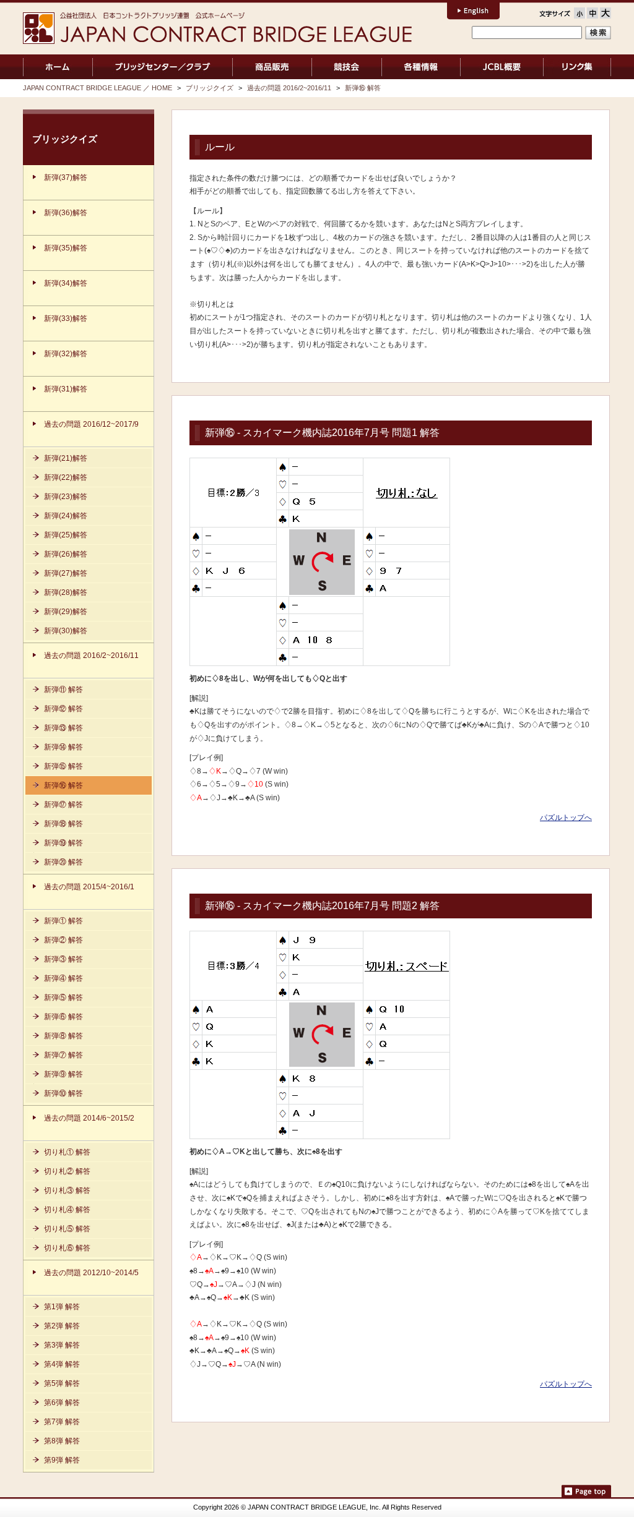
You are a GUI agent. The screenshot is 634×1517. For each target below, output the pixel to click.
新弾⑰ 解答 (63, 804)
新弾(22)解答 (65, 477)
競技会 (347, 66)
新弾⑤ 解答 (63, 997)
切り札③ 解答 (67, 1190)
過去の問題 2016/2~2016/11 (289, 88)
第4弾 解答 (62, 1364)
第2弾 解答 (62, 1326)
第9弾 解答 (62, 1460)
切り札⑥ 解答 (67, 1248)
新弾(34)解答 (65, 283)
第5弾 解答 (62, 1383)
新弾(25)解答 (65, 535)
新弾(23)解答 (65, 496)
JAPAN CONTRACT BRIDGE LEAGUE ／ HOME (58, 66)
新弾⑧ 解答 (63, 1036)
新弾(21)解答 (65, 458)
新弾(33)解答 (65, 318)
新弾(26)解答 (65, 554)
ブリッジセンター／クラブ (162, 66)
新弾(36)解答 (65, 212)
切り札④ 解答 (67, 1209)
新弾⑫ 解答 (63, 708)
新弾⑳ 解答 (63, 862)
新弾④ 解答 (63, 978)
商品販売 (272, 66)
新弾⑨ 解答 (63, 1074)
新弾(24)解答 (65, 515)
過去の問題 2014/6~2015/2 (89, 1118)
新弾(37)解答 (65, 177)
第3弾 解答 (62, 1345)
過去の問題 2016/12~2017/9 (91, 424)
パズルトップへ (566, 817)
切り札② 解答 (67, 1171)
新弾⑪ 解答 (63, 689)
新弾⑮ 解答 (63, 766)
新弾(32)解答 (65, 353)
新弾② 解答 (63, 940)
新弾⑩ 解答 (63, 1093)
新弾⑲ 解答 (63, 843)
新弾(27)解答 (65, 573)
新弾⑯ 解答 (363, 88)
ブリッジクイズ (209, 88)
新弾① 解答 (63, 921)
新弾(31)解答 (65, 389)
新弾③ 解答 (63, 959)
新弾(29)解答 (65, 611)
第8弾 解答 (62, 1441)
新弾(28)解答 (65, 592)
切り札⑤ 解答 (67, 1228)
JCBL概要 (502, 66)
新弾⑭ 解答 (63, 747)
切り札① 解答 (67, 1152)
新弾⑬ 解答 (63, 728)
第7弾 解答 (62, 1421)
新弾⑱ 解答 (63, 823)
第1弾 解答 (62, 1306)
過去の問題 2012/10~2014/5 (91, 1272)
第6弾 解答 (62, 1402)
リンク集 (577, 66)
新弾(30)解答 (65, 630)
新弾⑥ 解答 (63, 1016)
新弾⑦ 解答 (63, 1055)
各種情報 (421, 66)
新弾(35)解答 (65, 248)
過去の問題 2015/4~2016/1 (89, 886)
